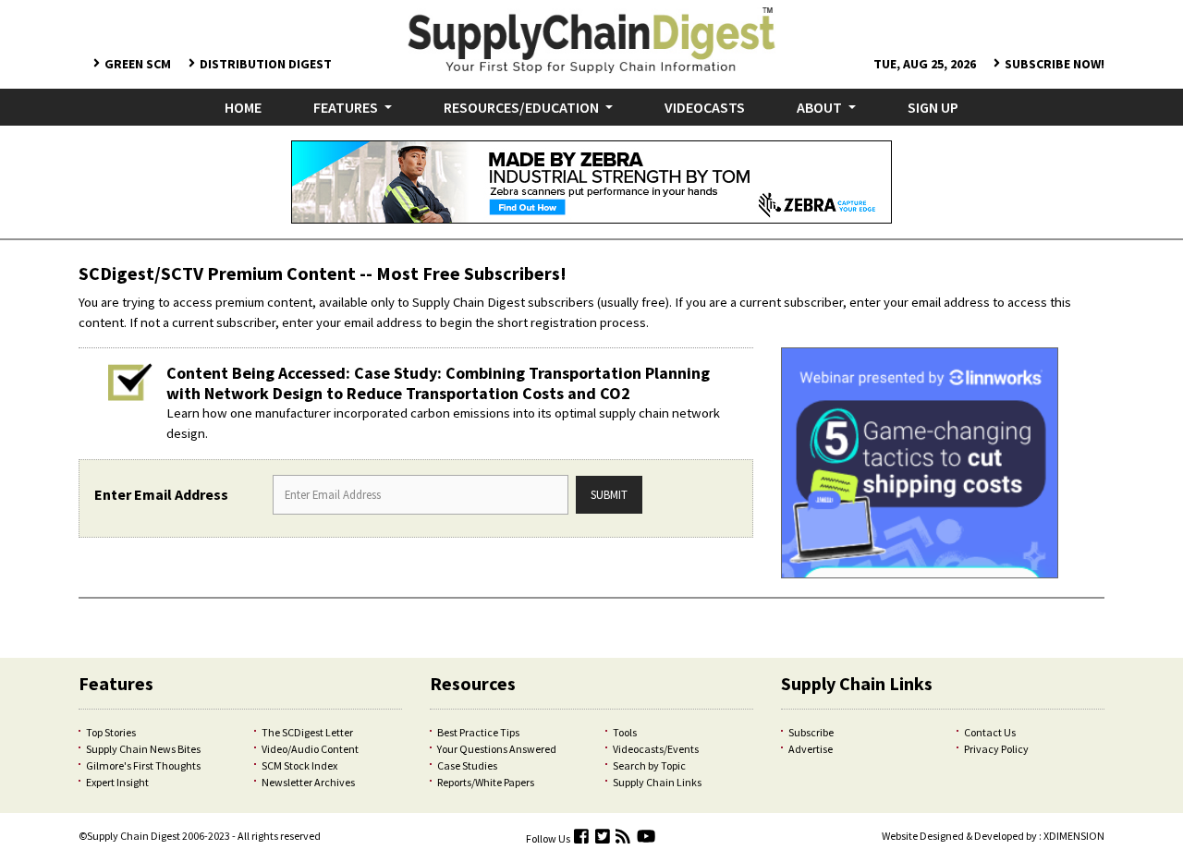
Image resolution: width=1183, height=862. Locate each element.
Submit (609, 494)
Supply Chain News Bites (143, 749)
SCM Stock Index (299, 765)
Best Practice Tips (478, 732)
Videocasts (705, 107)
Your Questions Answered (496, 749)
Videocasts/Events (656, 749)
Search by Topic (649, 765)
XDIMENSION (1073, 836)
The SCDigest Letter (307, 732)
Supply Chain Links (657, 782)
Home (247, 106)
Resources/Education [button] (523, 107)
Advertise (810, 749)
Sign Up (933, 107)
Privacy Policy (996, 749)
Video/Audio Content (310, 749)
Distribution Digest (266, 63)
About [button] (821, 107)
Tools (625, 732)
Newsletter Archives (308, 782)
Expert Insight (117, 782)
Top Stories (111, 732)
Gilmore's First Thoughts (143, 765)
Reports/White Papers (485, 782)
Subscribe (811, 732)
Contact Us (990, 732)
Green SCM (137, 63)
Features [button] (347, 107)
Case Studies (467, 765)
